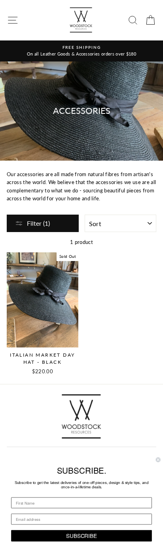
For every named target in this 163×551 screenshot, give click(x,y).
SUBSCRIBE (81, 535)
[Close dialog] (158, 460)
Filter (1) (38, 223)
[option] (81, 51)
